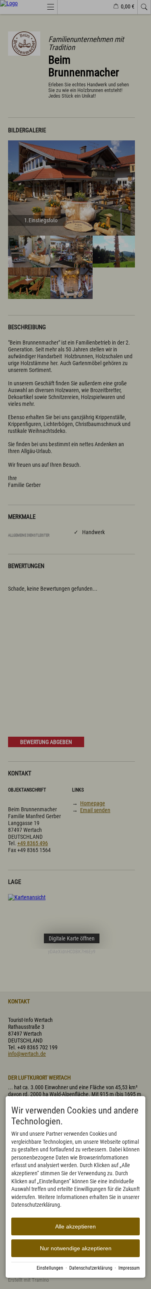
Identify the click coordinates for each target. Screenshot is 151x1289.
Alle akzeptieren (75, 1226)
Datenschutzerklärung (90, 1268)
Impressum (129, 1268)
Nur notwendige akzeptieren (76, 1248)
